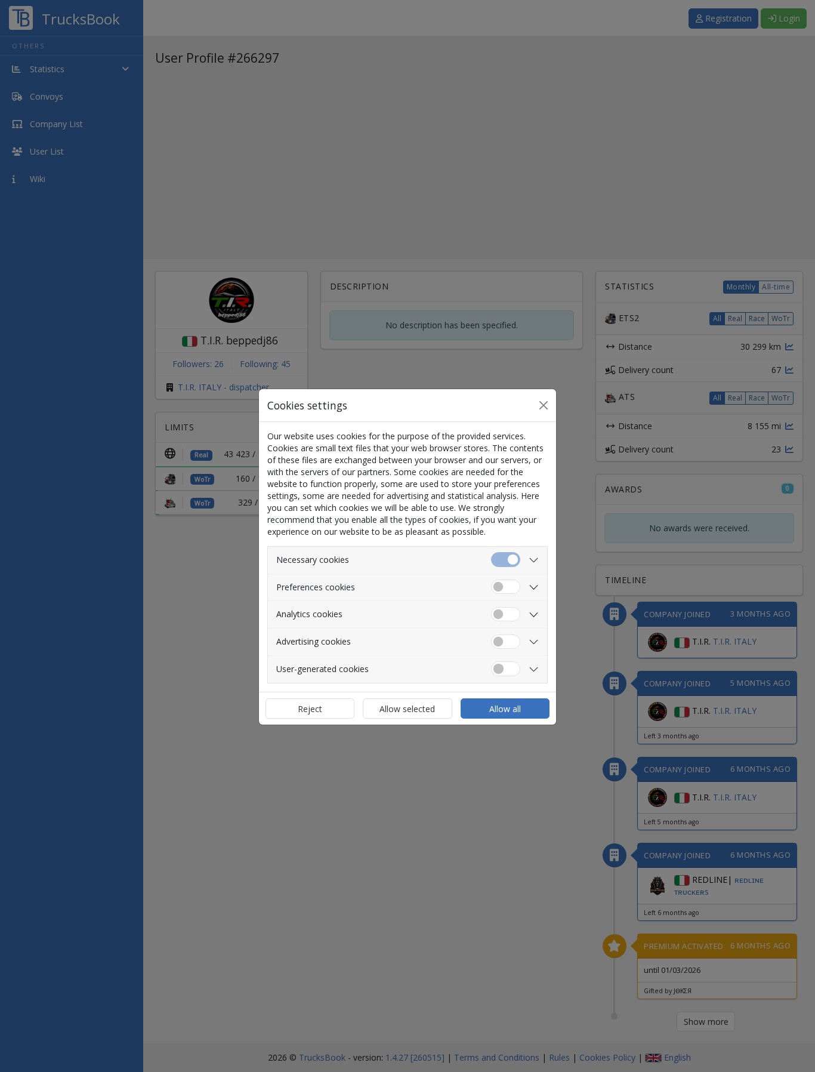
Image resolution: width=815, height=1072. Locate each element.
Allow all (505, 708)
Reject (310, 708)
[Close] (543, 405)
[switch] (505, 587)
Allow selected (407, 708)
